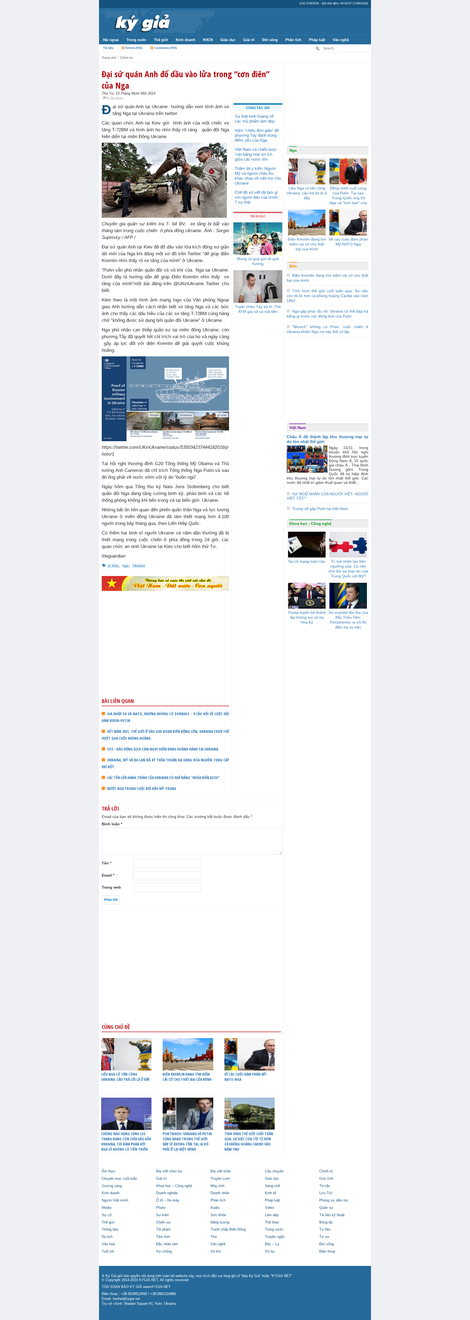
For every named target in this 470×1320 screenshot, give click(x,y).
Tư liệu (324, 1229)
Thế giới (161, 40)
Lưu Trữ (325, 1193)
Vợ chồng (164, 1251)
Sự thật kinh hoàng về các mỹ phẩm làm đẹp (254, 118)
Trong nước (136, 40)
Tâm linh (163, 1237)
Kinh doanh (185, 40)
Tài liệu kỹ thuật (332, 1215)
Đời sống (270, 40)
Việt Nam (297, 427)
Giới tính (326, 1179)
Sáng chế (272, 1186)
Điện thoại (327, 1251)
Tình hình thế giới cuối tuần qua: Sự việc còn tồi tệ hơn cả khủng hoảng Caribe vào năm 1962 (248, 1141)
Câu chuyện (274, 1171)
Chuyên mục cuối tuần (119, 1179)
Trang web (111, 887)
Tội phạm (163, 1229)
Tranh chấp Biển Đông (228, 1229)
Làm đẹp (272, 1215)
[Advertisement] (165, 655)
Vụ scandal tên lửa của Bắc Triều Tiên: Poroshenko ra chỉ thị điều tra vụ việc (348, 619)
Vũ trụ (269, 1251)
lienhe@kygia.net (126, 1299)
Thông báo (110, 1229)
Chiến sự (163, 1222)
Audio (215, 1208)
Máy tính (217, 1186)
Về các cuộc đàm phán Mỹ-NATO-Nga (246, 1077)
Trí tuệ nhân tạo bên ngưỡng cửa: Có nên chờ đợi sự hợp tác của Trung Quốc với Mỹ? (348, 568)
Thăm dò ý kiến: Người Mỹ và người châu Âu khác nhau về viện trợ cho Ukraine (258, 175)
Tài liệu (108, 47)
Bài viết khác (221, 1171)
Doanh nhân (220, 1193)
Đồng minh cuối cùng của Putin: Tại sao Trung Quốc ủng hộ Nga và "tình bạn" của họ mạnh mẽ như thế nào (348, 200)
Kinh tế (270, 1193)
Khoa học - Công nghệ (310, 523)
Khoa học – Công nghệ (174, 1186)
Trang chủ (109, 57)
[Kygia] (141, 21)
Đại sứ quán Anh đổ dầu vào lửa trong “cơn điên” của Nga (186, 79)
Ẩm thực (109, 1171)
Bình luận (112, 824)
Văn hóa (108, 1244)
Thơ (214, 1237)
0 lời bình (115, 98)
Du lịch (107, 1237)
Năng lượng (220, 1222)
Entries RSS (133, 47)
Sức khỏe (218, 1215)
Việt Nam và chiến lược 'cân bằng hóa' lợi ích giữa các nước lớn (256, 154)
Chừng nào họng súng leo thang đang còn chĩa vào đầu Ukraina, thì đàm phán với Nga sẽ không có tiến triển (126, 1141)
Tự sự (324, 1237)
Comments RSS (165, 47)
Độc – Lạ (272, 1244)
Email (108, 875)
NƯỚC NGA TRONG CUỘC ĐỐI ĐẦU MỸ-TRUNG (141, 788)
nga (125, 566)
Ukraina (139, 566)
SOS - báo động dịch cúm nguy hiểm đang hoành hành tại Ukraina (162, 749)
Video (269, 1208)
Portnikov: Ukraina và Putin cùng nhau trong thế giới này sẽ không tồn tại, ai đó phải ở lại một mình (187, 1141)
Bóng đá (325, 1222)
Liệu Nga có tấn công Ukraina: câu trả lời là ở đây (125, 1077)
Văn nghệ (341, 40)
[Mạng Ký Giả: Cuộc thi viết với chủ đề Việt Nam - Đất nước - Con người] (165, 583)
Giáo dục (228, 40)
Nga (293, 150)
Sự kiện (162, 1215)
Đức (293, 266)
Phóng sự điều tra (333, 1200)
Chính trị (126, 57)
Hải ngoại (111, 40)
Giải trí (249, 40)
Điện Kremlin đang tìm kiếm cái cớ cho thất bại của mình (187, 1077)
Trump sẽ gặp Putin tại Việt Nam (320, 508)
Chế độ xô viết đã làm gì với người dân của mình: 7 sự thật (257, 197)
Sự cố (107, 1215)
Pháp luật (317, 40)
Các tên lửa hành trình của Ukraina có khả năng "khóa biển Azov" (163, 777)
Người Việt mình (115, 1200)
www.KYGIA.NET (157, 1287)
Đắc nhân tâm (167, 1244)
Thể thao (272, 1222)
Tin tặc (324, 1186)
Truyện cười (220, 1179)
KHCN (208, 40)
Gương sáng (112, 1186)
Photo (160, 1208)
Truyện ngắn (275, 1237)
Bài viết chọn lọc (169, 1171)
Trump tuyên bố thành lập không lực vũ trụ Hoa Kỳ (307, 617)
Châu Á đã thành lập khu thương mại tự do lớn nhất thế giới (327, 439)
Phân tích (293, 40)
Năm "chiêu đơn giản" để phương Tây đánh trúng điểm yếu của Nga (257, 135)
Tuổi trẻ (108, 1251)
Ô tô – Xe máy (167, 1200)
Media (106, 1208)
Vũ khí (216, 1251)
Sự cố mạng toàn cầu (306, 561)
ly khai (113, 566)
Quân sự (326, 1208)
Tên (106, 863)
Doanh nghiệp (167, 1193)
